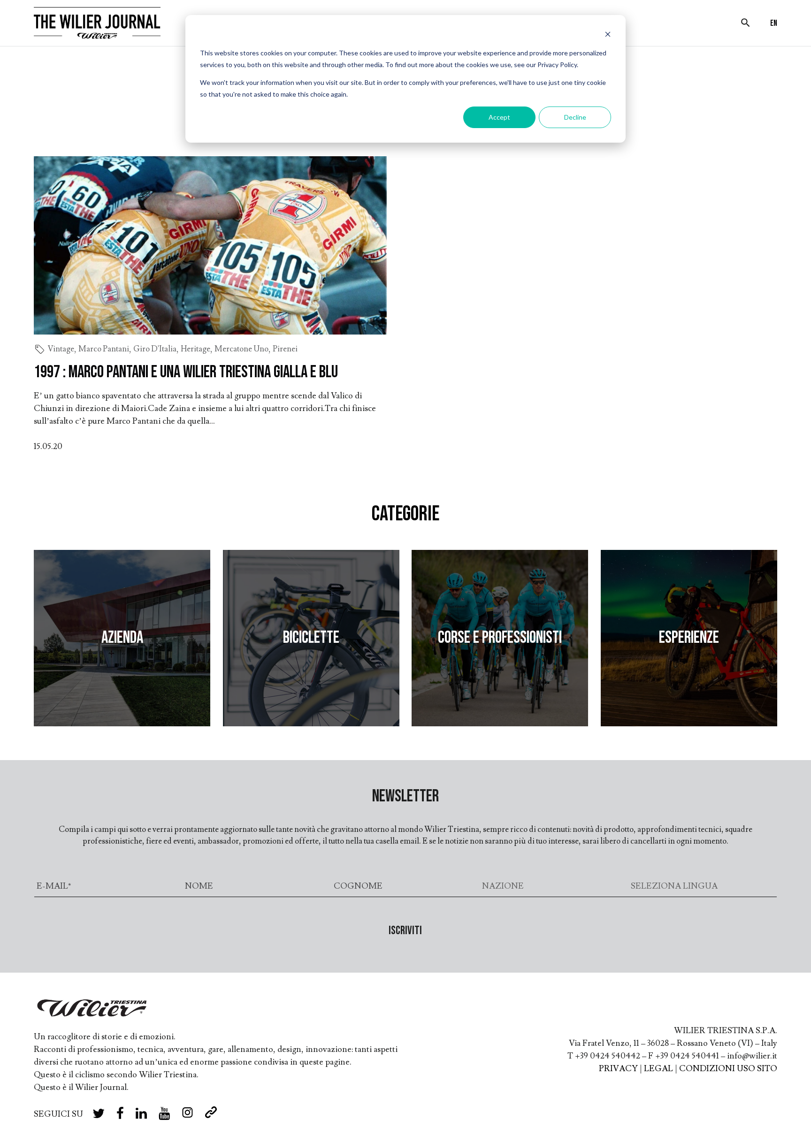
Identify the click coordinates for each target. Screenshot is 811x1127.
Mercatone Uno (241, 349)
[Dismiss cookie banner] (607, 35)
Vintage (61, 349)
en (773, 23)
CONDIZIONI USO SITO (728, 1068)
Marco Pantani (103, 349)
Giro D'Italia (154, 349)
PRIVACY (618, 1068)
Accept (499, 117)
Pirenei (285, 349)
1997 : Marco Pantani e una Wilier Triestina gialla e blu (186, 372)
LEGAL (658, 1068)
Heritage (195, 349)
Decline (575, 117)
